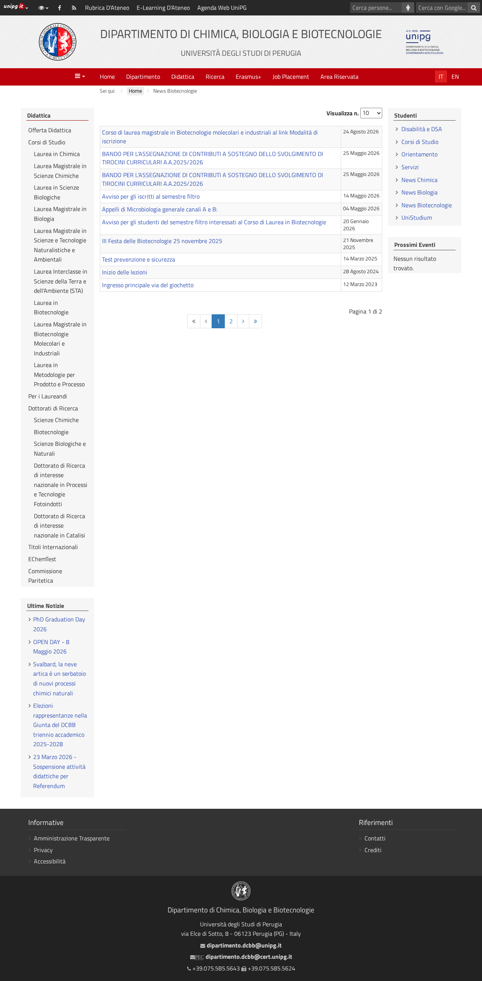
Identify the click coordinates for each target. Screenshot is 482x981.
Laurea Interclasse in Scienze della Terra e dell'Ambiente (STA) (60, 281)
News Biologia (419, 192)
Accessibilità (50, 861)
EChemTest (42, 558)
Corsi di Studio (46, 142)
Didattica (182, 76)
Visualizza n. (342, 113)
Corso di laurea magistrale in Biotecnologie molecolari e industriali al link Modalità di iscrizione (210, 136)
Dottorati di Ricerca (53, 408)
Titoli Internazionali (53, 546)
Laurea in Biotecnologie (51, 307)
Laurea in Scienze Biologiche (56, 192)
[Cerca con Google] (474, 7)
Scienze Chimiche (56, 419)
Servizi (410, 166)
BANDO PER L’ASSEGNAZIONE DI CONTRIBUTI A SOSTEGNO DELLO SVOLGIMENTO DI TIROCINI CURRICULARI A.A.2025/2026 (212, 158)
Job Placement (291, 76)
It (441, 76)
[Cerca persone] (408, 7)
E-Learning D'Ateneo (163, 7)
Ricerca (215, 76)
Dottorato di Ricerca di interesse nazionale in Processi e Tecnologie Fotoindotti (60, 484)
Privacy (43, 849)
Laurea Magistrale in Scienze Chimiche (60, 170)
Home (107, 76)
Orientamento (419, 154)
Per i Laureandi (47, 396)
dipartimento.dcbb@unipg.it (243, 945)
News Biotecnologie (426, 205)
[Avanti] (243, 321)
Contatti (375, 838)
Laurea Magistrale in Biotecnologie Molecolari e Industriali (60, 339)
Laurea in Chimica (57, 153)
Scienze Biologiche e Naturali (60, 448)
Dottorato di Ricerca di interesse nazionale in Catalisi (59, 525)
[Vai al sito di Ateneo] (57, 42)
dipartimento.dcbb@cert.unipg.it (243, 956)
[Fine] (255, 321)
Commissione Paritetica (45, 575)
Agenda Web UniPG (222, 7)
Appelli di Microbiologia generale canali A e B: (159, 209)
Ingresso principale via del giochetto (148, 284)
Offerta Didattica (49, 130)
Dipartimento (143, 76)
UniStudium (416, 217)
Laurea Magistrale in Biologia (60, 213)
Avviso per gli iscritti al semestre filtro (151, 196)
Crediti (373, 849)
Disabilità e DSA (421, 128)
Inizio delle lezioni (124, 272)
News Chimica (419, 179)
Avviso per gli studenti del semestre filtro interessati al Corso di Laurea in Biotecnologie (214, 222)
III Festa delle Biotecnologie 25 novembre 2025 (162, 240)
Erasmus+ (248, 76)
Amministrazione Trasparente (72, 838)
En (455, 76)
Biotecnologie (51, 431)
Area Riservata (339, 76)
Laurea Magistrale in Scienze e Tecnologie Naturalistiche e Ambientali (60, 245)
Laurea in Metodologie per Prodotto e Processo (59, 374)
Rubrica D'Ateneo (107, 7)
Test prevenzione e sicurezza (138, 259)
